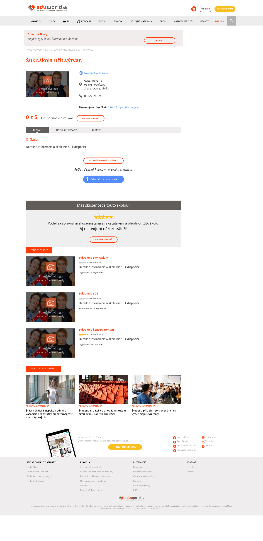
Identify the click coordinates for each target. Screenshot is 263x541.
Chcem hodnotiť (90, 118)
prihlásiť (205, 9)
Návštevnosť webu (142, 471)
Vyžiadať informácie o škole (103, 160)
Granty (204, 21)
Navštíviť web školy (96, 73)
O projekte (192, 466)
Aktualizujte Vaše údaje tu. (124, 107)
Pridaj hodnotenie (35, 480)
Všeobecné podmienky (91, 466)
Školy (163, 21)
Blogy (102, 21)
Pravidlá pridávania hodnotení (95, 476)
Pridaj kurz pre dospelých (39, 476)
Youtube (209, 441)
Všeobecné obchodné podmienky (96, 471)
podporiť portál (225, 9)
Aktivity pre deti (183, 21)
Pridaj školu (32, 466)
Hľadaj (159, 40)
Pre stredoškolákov (186, 445)
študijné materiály (141, 21)
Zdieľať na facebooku (104, 179)
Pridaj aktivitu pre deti (37, 471)
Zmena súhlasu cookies (91, 490)
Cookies (84, 485)
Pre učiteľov (183, 441)
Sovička (118, 21)
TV (67, 21)
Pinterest (209, 445)
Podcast (86, 21)
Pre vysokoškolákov (186, 449)
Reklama (137, 466)
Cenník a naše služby (143, 476)
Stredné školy (42, 50)
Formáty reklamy (141, 485)
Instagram (210, 436)
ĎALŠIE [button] (218, 21)
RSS (135, 490)
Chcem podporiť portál (125, 447)
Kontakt (137, 480)
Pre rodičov (182, 436)
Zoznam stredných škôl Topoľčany (73, 50)
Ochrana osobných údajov (93, 480)
